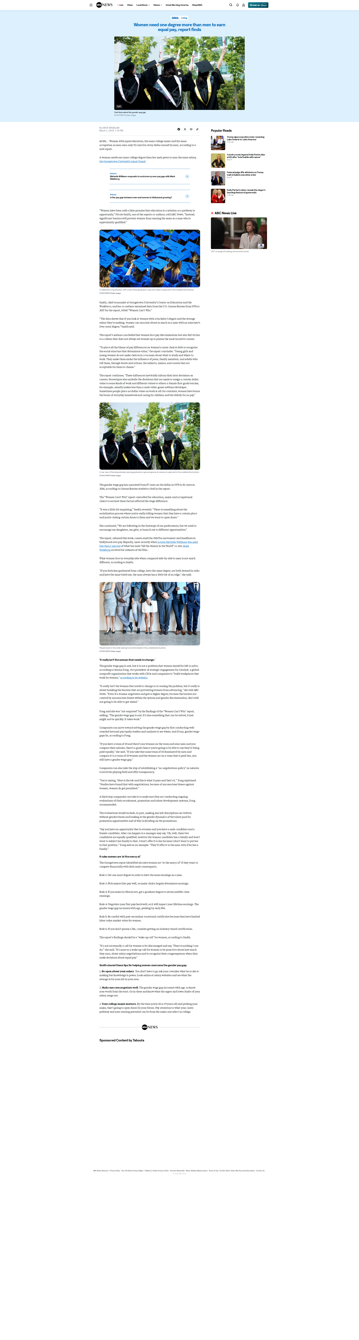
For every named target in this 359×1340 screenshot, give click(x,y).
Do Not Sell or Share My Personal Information (237, 1171)
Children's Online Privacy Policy (157, 1171)
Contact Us (260, 1171)
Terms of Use (213, 1171)
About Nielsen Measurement (197, 1171)
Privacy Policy (115, 1171)
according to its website (133, 677)
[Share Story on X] (185, 129)
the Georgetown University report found (122, 161)
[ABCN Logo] (104, 5)
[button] (91, 5)
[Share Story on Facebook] (179, 129)
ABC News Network (100, 1171)
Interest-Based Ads (177, 1171)
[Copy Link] (197, 129)
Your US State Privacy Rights (132, 1171)
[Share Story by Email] (191, 129)
